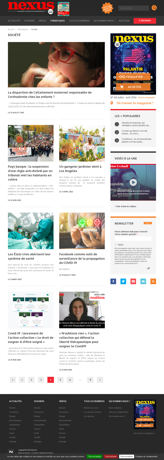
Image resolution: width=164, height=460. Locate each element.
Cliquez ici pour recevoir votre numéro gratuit (148, 268)
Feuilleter (134, 76)
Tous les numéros (79, 20)
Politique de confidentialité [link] (146, 456)
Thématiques (22, 29)
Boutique (124, 20)
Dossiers (39, 401)
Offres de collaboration (118, 412)
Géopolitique (14, 425)
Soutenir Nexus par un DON (107, 8)
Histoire (12, 408)
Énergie (12, 416)
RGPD (121, 245)
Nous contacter (115, 408)
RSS (153, 281)
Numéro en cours (91, 408)
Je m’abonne (89, 416)
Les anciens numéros (92, 412)
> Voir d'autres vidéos (125, 206)
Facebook (113, 281)
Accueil (11, 29)
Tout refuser (110, 456)
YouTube (133, 281)
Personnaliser (126, 456)
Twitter (123, 281)
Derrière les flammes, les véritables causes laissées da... (136, 124)
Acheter (134, 87)
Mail (143, 281)
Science (12, 429)
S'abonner (145, 20)
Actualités (15, 401)
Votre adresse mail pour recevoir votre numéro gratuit (131, 232)
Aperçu (147, 223)
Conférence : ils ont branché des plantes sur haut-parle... (136, 140)
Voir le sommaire (146, 97)
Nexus (31, 8)
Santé (11, 433)
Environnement (15, 420)
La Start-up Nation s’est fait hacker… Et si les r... (134, 132)
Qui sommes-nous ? (104, 20)
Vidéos (62, 401)
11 (90, 379)
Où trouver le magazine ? (135, 103)
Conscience (14, 412)
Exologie (12, 441)
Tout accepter (94, 456)
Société (12, 437)
